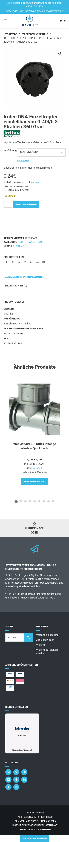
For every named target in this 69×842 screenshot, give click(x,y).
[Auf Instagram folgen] (24, 772)
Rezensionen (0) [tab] (16, 285)
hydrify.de (10, 34)
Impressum (47, 817)
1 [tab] (16, 501)
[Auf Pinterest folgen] (16, 772)
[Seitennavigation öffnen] (10, 21)
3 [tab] (25, 501)
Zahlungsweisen (45, 639)
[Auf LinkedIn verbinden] (24, 780)
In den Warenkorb (26, 204)
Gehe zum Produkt (34, 481)
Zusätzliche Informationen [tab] (25, 276)
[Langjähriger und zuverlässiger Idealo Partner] (22, 752)
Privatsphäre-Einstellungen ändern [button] (35, 821)
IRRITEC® (18, 245)
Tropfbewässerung (35, 34)
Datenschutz (31, 817)
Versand (35, 182)
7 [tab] (43, 501)
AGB (20, 817)
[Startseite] (34, 21)
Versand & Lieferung (47, 634)
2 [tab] (20, 501)
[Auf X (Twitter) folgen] (8, 787)
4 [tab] (30, 501)
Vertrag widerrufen (34, 838)
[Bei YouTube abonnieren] (8, 780)
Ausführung (10, 150)
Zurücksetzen (23, 161)
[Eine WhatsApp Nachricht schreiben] (8, 772)
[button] (60, 53)
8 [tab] (48, 501)
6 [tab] (39, 501)
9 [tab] (53, 501)
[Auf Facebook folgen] (16, 780)
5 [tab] (34, 501)
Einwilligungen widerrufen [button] (35, 829)
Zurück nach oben (34, 530)
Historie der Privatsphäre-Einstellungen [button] (35, 825)
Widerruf (41, 644)
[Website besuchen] (16, 787)
